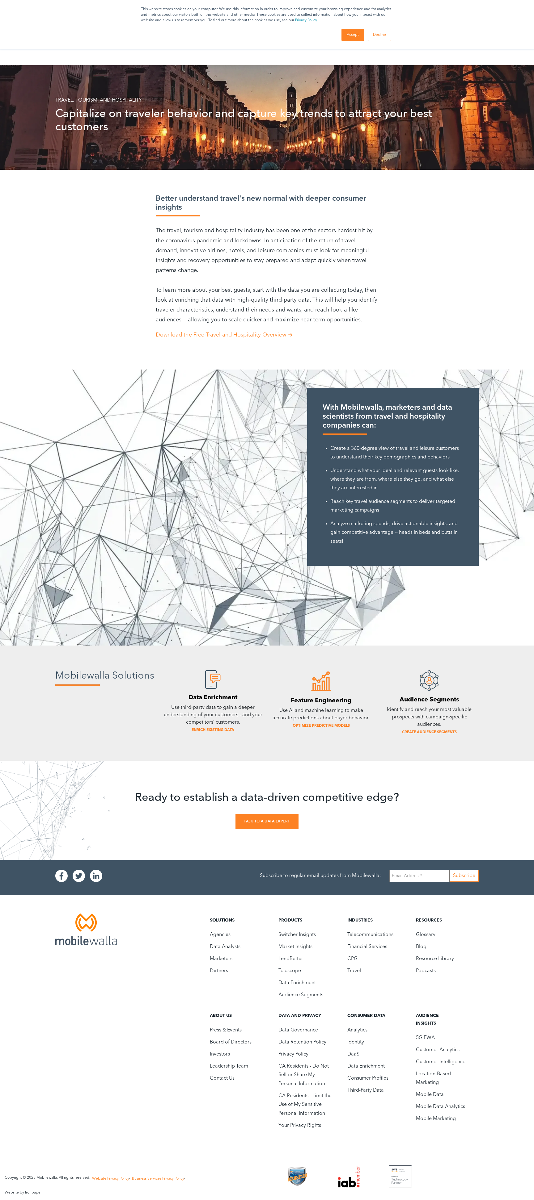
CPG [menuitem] (352, 958)
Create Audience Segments (429, 732)
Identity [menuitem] (355, 1042)
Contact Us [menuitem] (222, 1078)
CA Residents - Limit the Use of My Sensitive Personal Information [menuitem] (305, 1104)
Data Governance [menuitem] (298, 1030)
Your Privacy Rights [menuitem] (299, 1125)
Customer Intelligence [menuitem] (440, 1062)
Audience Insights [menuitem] (427, 1020)
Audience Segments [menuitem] (300, 995)
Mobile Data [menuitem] (430, 1094)
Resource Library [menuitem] (435, 958)
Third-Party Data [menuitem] (365, 1090)
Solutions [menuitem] (222, 920)
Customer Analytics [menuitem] (438, 1049)
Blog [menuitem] (421, 946)
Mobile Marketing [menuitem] (436, 1118)
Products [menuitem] (290, 920)
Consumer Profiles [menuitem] (367, 1078)
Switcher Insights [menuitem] (297, 934)
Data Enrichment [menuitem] (297, 982)
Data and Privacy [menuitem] (299, 1016)
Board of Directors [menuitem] (231, 1042)
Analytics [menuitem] (357, 1030)
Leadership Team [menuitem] (229, 1066)
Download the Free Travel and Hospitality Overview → (224, 335)
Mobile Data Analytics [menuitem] (440, 1106)
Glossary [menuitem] (425, 934)
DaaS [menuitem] (353, 1054)
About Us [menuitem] (221, 1016)
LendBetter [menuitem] (290, 958)
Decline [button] (379, 35)
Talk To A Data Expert (267, 821)
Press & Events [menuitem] (226, 1030)
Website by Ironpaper (23, 1192)
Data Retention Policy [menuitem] (302, 1042)
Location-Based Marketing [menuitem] (433, 1078)
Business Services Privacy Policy (158, 1179)
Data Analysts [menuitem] (225, 946)
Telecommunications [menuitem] (370, 934)
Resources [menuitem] (429, 920)
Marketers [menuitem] (221, 958)
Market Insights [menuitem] (295, 946)
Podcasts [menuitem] (426, 970)
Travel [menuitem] (354, 970)
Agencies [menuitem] (220, 934)
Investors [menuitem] (220, 1054)
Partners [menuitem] (219, 970)
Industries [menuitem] (360, 920)
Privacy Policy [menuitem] (293, 1054)
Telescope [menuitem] (289, 970)
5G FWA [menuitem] (425, 1037)
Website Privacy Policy (110, 1179)
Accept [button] (353, 35)
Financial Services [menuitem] (367, 946)
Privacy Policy (306, 20)
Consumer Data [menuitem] (366, 1016)
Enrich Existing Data (213, 730)
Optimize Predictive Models (321, 726)
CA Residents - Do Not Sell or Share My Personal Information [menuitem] (303, 1075)
